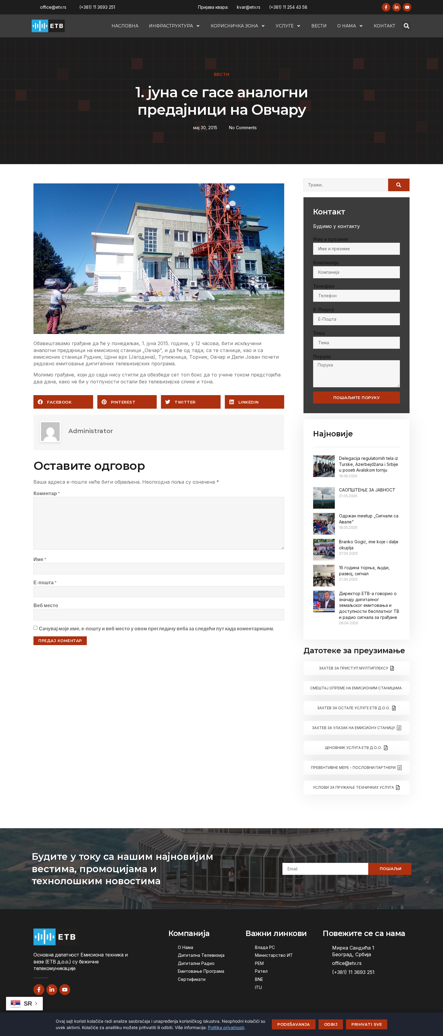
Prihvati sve (366, 1024)
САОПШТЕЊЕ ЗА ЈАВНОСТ (367, 489)
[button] (406, 26)
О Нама (346, 26)
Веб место (45, 605)
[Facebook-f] (386, 7)
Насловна (125, 26)
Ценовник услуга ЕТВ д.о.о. (353, 747)
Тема (319, 333)
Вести (319, 26)
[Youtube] (407, 7)
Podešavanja (293, 1024)
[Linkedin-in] (396, 7)
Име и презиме (330, 239)
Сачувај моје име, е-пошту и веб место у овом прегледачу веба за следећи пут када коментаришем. (156, 628)
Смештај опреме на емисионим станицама (356, 688)
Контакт (384, 26)
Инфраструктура (171, 26)
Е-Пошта (323, 309)
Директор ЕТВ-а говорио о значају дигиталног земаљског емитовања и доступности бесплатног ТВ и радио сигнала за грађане (369, 605)
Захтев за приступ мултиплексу (353, 668)
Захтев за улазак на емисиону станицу (353, 728)
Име (39, 559)
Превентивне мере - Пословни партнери (353, 767)
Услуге (285, 26)
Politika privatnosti (226, 1027)
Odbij (331, 1024)
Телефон (324, 286)
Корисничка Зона (234, 26)
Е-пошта (45, 582)
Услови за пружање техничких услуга (353, 787)
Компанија (325, 262)
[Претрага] (399, 185)
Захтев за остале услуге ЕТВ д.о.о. (353, 708)
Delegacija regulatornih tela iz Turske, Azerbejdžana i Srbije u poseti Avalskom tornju (368, 464)
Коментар (46, 493)
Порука (322, 356)
